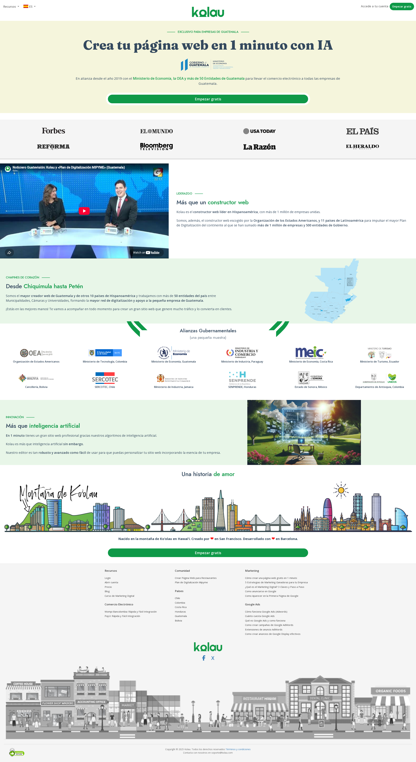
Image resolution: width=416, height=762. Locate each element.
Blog (107, 591)
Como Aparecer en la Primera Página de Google (271, 595)
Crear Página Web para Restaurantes (196, 578)
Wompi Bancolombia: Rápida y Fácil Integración (131, 611)
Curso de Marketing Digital (119, 595)
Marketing (252, 571)
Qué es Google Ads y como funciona (265, 620)
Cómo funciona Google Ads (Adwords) (266, 611)
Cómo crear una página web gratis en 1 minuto (271, 578)
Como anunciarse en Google (260, 591)
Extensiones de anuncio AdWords (263, 629)
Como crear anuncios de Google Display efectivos (272, 633)
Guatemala (181, 616)
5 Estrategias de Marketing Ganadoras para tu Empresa (276, 582)
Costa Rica (181, 607)
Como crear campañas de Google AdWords (269, 625)
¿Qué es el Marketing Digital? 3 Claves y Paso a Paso (274, 586)
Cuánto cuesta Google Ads (260, 616)
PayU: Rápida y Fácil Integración (122, 616)
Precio (108, 586)
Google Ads (252, 604)
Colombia (180, 602)
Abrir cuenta (111, 582)
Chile (177, 598)
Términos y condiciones (238, 749)
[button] (11, 6)
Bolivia (178, 620)
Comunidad (182, 571)
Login (108, 578)
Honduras (180, 611)
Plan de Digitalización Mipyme (191, 582)
